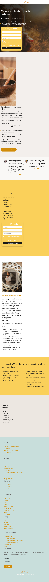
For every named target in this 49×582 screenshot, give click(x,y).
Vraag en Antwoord (9, 536)
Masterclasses (7, 526)
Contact (6, 546)
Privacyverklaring (8, 544)
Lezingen (6, 522)
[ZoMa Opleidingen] (25, 2)
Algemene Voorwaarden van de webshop (15, 472)
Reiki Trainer (7, 452)
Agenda (6, 500)
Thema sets (7, 466)
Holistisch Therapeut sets (11, 462)
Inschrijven (8, 566)
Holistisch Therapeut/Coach (11, 446)
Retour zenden (8, 470)
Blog (5, 502)
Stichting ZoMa (8, 514)
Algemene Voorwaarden (10, 538)
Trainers (6, 512)
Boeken (6, 464)
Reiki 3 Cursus (8, 488)
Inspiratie (6, 504)
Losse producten (8, 468)
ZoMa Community (9, 510)
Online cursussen (8, 528)
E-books (6, 520)
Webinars (6, 524)
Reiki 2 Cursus (8, 486)
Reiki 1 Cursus (7, 484)
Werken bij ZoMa (8, 506)
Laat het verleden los (9, 149)
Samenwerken (7, 508)
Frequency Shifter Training (11, 450)
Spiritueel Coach (8, 448)
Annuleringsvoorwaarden (11, 542)
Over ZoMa (7, 498)
